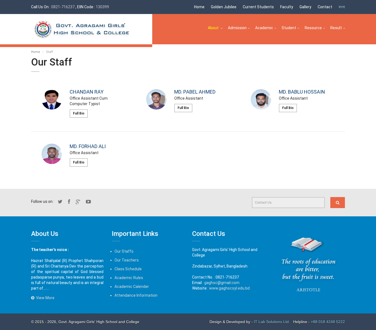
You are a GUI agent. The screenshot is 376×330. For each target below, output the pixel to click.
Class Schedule (128, 269)
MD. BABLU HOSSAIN (302, 92)
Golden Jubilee (223, 7)
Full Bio (79, 113)
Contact (325, 7)
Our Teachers (127, 260)
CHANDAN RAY (86, 92)
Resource (313, 28)
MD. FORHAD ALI (88, 146)
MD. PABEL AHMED (195, 92)
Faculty (286, 7)
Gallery (305, 7)
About (213, 28)
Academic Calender (132, 286)
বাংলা (342, 7)
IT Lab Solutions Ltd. (272, 322)
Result (336, 28)
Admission (237, 28)
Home (199, 7)
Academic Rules (129, 278)
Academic (264, 28)
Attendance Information (136, 295)
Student (289, 28)
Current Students (258, 7)
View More (44, 298)
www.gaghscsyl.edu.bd (229, 288)
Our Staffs (124, 251)
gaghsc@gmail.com (221, 282)
